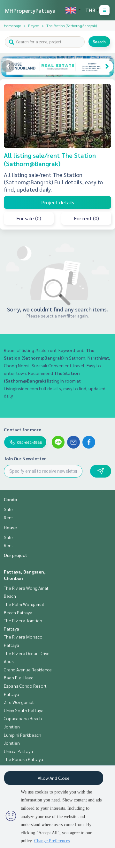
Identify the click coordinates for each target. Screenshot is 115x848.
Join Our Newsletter (25, 458)
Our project (15, 555)
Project (33, 25)
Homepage (12, 25)
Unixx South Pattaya (23, 710)
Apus (9, 661)
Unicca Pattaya (18, 751)
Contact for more (22, 429)
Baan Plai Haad (19, 677)
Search (99, 41)
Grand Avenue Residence (28, 669)
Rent (8, 517)
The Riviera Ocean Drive (27, 653)
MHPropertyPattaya (30, 10)
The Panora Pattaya (23, 759)
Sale (8, 509)
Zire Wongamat (19, 702)
